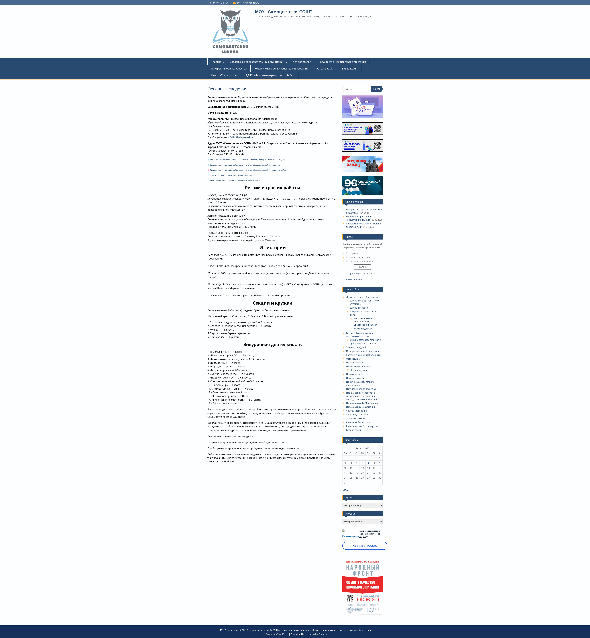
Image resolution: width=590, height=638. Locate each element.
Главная (216, 61)
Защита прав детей (356, 347)
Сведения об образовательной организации (257, 61)
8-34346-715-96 (219, 2)
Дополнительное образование (362, 297)
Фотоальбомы (324, 68)
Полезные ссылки (355, 377)
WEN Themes (320, 634)
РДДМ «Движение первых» (262, 75)
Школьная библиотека (358, 422)
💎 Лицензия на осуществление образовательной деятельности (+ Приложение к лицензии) (247, 160)
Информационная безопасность (363, 351)
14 (368, 467)
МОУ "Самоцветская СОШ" (284, 11)
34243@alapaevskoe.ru (243, 137)
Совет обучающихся (357, 414)
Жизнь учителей (358, 370)
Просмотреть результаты (362, 273)
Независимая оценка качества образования (281, 68)
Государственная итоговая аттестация (342, 61)
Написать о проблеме (364, 545)
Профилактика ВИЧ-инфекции (362, 403)
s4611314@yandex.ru (248, 2)
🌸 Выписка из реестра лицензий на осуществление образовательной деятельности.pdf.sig (246, 170)
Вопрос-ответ (353, 429)
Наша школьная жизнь (358, 366)
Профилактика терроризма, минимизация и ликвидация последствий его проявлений (361, 396)
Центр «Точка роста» (224, 75)
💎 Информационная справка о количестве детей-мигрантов (233, 180)
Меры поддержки (363, 328)
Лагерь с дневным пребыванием (363, 354)
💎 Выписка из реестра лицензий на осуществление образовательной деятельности (243, 165)
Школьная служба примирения (362, 426)
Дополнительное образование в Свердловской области (366, 321)
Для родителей (302, 61)
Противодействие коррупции (361, 388)
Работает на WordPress (275, 634)
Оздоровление (354, 358)
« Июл (345, 490)
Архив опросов (354, 279)
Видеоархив (349, 68)
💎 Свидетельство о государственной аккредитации (229, 175)
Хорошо (354, 253)
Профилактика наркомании (360, 406)
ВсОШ (290, 75)
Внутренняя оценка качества (229, 68)
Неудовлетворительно (362, 261)
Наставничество (355, 362)
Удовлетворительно (360, 257)
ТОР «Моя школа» (355, 418)
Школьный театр (359, 307)
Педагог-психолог (355, 374)
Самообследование (356, 410)
